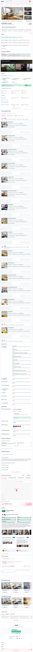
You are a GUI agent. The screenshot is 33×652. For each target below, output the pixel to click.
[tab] (4, 478)
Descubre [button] (2, 644)
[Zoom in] (2, 495)
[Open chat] (31, 650)
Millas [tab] (23, 475)
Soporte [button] (2, 646)
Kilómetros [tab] (28, 475)
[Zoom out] (2, 496)
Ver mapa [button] (13, 27)
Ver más (14, 422)
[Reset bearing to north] (2, 497)
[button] (18, 1)
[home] (2, 1)
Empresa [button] (2, 642)
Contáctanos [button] (3, 648)
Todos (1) (14, 409)
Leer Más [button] (18, 543)
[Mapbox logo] (4, 499)
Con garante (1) (19, 409)
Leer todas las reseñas (5, 553)
